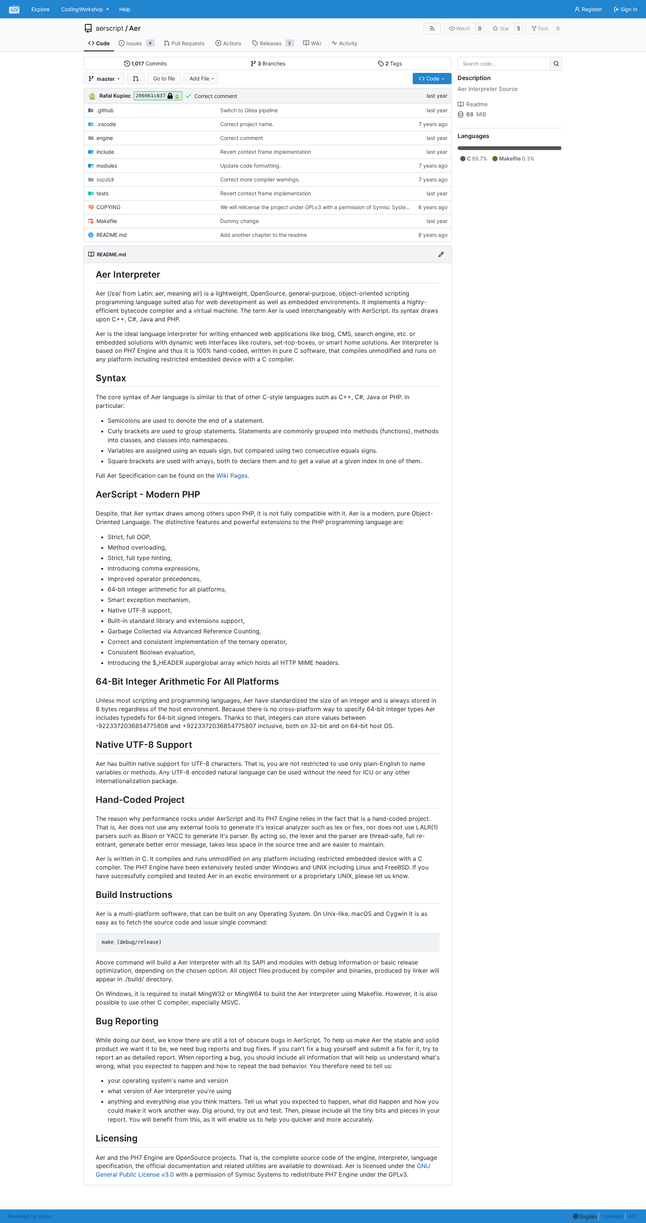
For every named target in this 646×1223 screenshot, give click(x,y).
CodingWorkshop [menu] (82, 9)
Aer (135, 28)
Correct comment (215, 96)
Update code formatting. (250, 165)
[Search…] (556, 63)
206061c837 (151, 95)
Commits (149, 63)
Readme (477, 104)
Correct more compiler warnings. (260, 179)
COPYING (108, 207)
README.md (111, 235)
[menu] (585, 1216)
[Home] (14, 9)
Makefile (106, 221)
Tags (393, 63)
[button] (136, 78)
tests (102, 193)
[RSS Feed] (432, 28)
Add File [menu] (199, 78)
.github (105, 110)
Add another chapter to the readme (263, 235)
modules (106, 165)
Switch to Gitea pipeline (249, 110)
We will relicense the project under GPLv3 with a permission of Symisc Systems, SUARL (326, 207)
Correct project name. (247, 124)
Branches (271, 63)
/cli (105, 179)
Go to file (164, 78)
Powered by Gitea (29, 1216)
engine (104, 138)
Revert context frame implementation (265, 152)
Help (124, 9)
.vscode (106, 124)
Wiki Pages (231, 475)
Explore (40, 9)
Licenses (612, 1216)
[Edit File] (441, 254)
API (632, 1216)
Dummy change (239, 221)
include (105, 152)
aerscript (110, 28)
